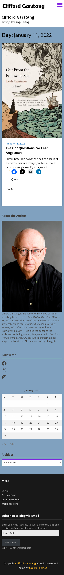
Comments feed (11, 499)
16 (56, 416)
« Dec (5, 444)
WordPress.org (10, 503)
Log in (5, 490)
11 (13, 416)
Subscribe (10, 542)
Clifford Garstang (18, 17)
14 (39, 416)
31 (4, 435)
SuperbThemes (38, 567)
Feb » (12, 444)
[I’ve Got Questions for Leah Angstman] (32, 90)
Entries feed (9, 495)
